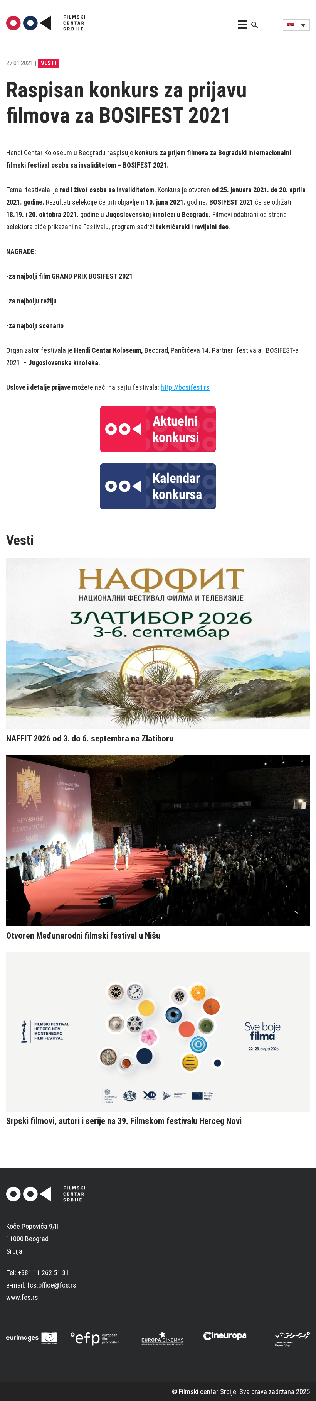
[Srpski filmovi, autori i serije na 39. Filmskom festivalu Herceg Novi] (158, 1032)
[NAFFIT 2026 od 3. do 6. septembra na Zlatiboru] (158, 643)
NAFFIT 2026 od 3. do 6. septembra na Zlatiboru (89, 738)
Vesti (48, 63)
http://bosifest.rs (185, 387)
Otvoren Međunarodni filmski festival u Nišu (83, 936)
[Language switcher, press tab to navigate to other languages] (296, 25)
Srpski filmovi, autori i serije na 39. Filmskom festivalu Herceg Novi (124, 1121)
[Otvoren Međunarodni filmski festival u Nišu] (158, 840)
